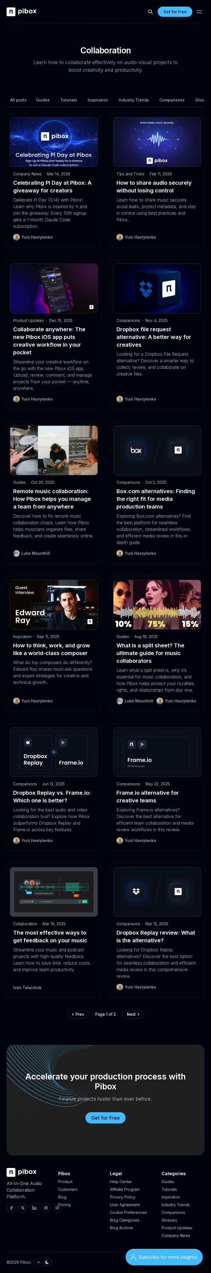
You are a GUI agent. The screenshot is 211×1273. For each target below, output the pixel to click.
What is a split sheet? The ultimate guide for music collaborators (150, 653)
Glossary (169, 1220)
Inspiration (98, 100)
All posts (18, 100)
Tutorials (68, 100)
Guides (43, 100)
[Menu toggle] (199, 12)
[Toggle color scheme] (43, 1262)
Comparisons (172, 100)
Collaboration (25, 923)
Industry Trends (134, 100)
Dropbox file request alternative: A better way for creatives (153, 337)
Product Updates (28, 320)
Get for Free (105, 1118)
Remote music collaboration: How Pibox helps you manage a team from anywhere (52, 499)
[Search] (151, 12)
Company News (27, 174)
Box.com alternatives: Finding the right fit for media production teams (155, 499)
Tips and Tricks (130, 174)
